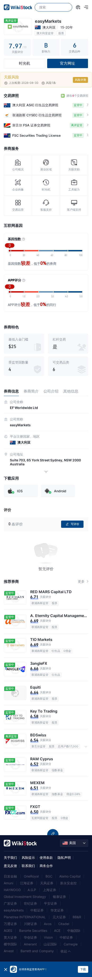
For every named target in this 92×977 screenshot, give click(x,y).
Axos (47, 924)
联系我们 (28, 866)
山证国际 (50, 944)
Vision (48, 937)
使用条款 (46, 857)
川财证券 (30, 924)
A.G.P (32, 890)
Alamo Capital (69, 876)
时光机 (24, 63)
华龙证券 (57, 910)
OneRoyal (31, 876)
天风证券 (46, 883)
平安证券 (50, 903)
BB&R (77, 917)
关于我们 (10, 857)
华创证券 (30, 937)
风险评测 (80, 79)
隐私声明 (64, 857)
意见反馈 (10, 866)
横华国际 (10, 944)
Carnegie (71, 944)
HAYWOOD (12, 890)
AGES (8, 931)
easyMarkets (14, 910)
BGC (49, 876)
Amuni (8, 883)
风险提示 (28, 857)
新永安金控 (68, 883)
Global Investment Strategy (25, 897)
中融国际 (73, 931)
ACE (57, 931)
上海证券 (49, 890)
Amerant (30, 944)
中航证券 (37, 910)
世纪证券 (30, 903)
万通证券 (10, 924)
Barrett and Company (37, 951)
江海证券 (26, 883)
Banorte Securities (33, 931)
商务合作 (46, 866)
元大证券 (59, 917)
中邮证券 (66, 937)
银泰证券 (59, 897)
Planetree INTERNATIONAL (25, 917)
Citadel (63, 924)
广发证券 (10, 903)
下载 (83, 969)
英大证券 (10, 937)
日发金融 (10, 876)
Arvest (9, 951)
